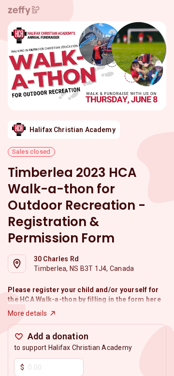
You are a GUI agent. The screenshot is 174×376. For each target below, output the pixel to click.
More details (27, 313)
